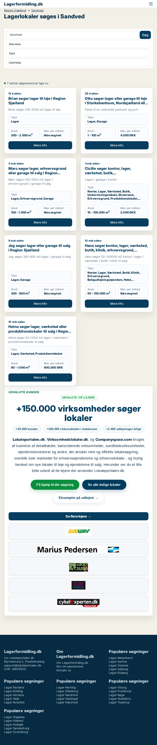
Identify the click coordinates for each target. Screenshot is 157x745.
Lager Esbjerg (118, 672)
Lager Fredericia (120, 691)
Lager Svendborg (16, 732)
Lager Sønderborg (16, 728)
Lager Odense (118, 665)
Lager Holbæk (14, 724)
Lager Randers (14, 687)
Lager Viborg (118, 687)
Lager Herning (66, 687)
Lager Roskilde (14, 702)
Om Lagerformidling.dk (72, 662)
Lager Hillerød (13, 720)
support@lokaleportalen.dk (22, 665)
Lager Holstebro (120, 698)
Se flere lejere (78, 516)
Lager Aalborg (118, 669)
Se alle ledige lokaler (104, 484)
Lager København (121, 658)
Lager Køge (116, 695)
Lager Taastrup (119, 702)
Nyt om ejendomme (69, 666)
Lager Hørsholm (67, 695)
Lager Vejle (11, 698)
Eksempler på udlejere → (78, 498)
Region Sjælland (15, 10)
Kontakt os (63, 670)
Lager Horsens (14, 695)
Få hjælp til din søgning (55, 484)
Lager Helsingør (67, 698)
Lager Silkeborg (67, 691)
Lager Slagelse (14, 717)
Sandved (37, 10)
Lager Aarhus (118, 661)
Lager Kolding (13, 691)
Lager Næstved (67, 702)
